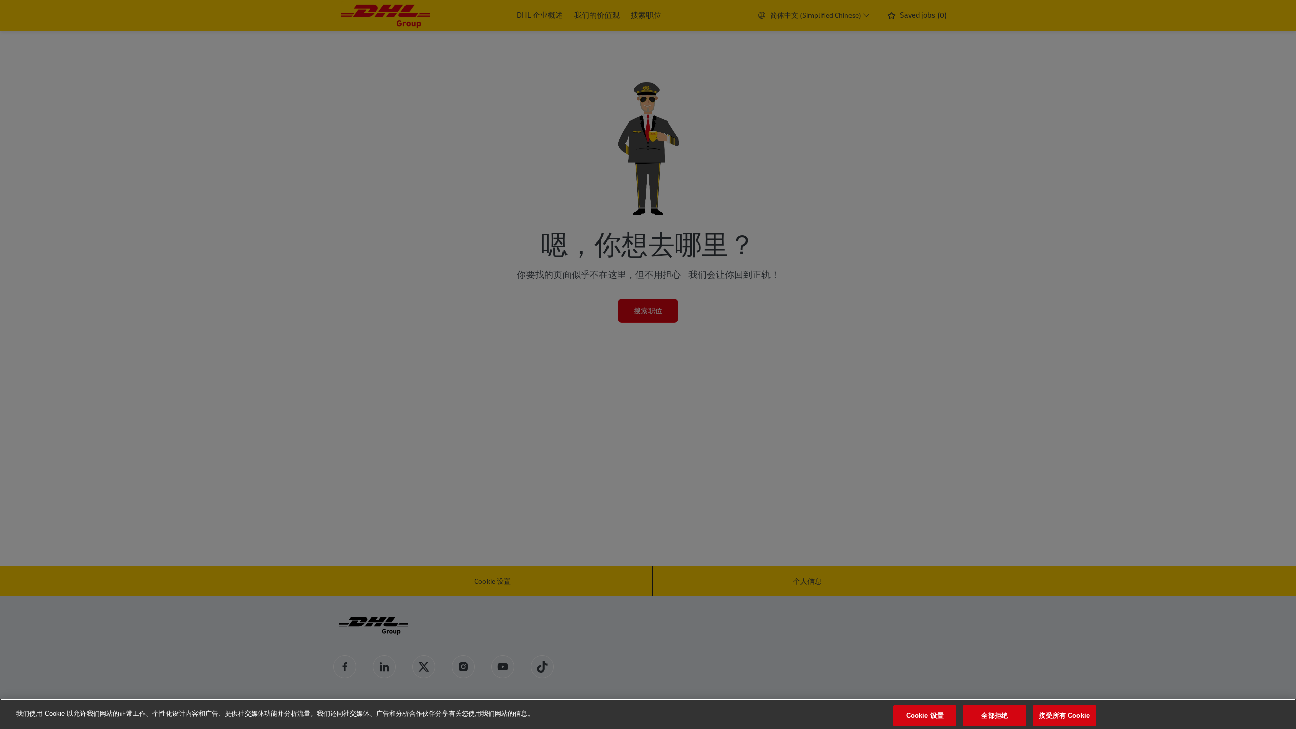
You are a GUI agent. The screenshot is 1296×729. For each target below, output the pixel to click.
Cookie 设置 (925, 715)
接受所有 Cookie (1064, 715)
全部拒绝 (994, 715)
